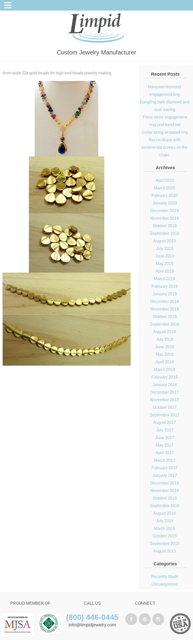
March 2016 (164, 528)
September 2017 (164, 415)
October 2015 (165, 536)
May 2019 (164, 263)
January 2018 (165, 385)
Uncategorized (165, 584)
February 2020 (165, 195)
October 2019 (165, 226)
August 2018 (164, 332)
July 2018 (164, 339)
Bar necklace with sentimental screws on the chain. (164, 147)
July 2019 (164, 248)
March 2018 (164, 369)
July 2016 (164, 521)
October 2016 (165, 498)
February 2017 (165, 468)
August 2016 (164, 513)
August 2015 (164, 551)
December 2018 (164, 301)
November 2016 (164, 490)
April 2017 (165, 453)
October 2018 (165, 316)
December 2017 (164, 392)
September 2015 (164, 543)
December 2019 (164, 211)
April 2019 (165, 271)
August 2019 (164, 241)
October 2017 (165, 407)
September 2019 (164, 233)
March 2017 (164, 460)
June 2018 (164, 347)
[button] (8, 6)
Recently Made (164, 576)
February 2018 (165, 377)
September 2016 (164, 506)
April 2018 (165, 362)
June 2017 (164, 437)
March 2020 (164, 188)
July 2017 (164, 430)
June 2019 (164, 256)
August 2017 (164, 422)
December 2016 (164, 483)
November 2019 (164, 218)
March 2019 (164, 279)
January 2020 (165, 203)
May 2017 (164, 445)
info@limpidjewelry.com (92, 624)
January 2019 (165, 294)
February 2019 (165, 286)
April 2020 (165, 180)
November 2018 (164, 309)
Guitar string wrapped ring (165, 132)
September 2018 (164, 324)
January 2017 (165, 475)
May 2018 (164, 354)
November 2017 (164, 400)
